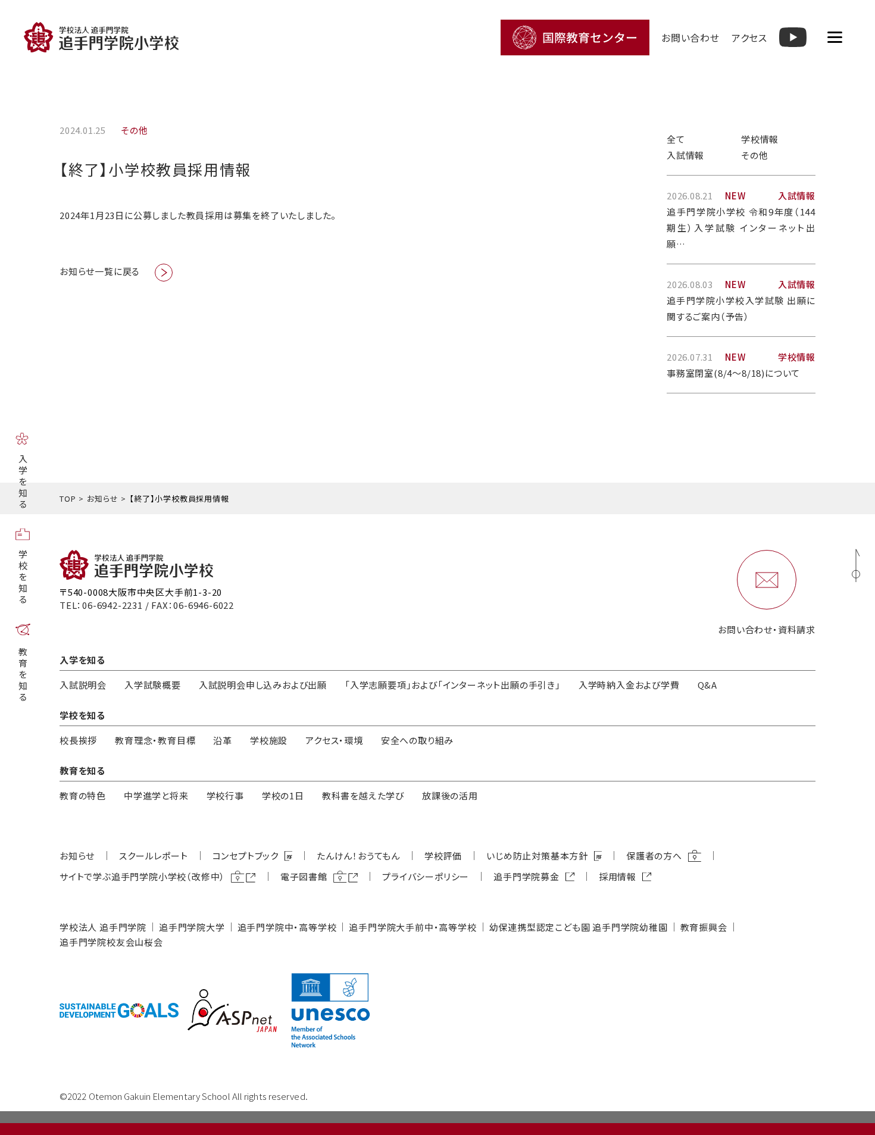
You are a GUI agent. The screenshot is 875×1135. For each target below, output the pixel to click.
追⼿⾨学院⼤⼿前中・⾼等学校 (412, 927)
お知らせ (102, 498)
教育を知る (23, 674)
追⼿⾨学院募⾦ (526, 876)
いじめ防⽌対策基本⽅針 (537, 855)
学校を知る (23, 577)
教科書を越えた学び (363, 795)
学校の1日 (283, 795)
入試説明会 (83, 685)
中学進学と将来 (156, 795)
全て (676, 139)
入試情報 (685, 155)
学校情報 (760, 139)
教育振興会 (703, 927)
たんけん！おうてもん (358, 855)
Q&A (707, 685)
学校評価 (443, 855)
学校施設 (269, 740)
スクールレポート (153, 855)
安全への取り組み (417, 740)
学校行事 (225, 795)
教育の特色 (83, 795)
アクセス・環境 (334, 740)
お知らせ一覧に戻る (100, 271)
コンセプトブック (245, 855)
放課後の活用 (450, 795)
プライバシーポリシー (425, 876)
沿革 (222, 740)
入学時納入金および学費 (629, 685)
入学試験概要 (152, 685)
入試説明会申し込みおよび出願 (263, 685)
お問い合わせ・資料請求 (766, 629)
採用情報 (617, 876)
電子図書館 (303, 876)
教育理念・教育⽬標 (155, 740)
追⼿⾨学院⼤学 (192, 927)
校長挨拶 (78, 740)
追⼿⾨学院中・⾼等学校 (287, 927)
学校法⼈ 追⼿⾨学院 (103, 927)
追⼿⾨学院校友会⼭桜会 (111, 942)
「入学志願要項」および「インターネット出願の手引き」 (453, 685)
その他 (754, 155)
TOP (68, 498)
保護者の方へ (654, 855)
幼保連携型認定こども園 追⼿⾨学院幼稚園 (578, 927)
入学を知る (23, 482)
